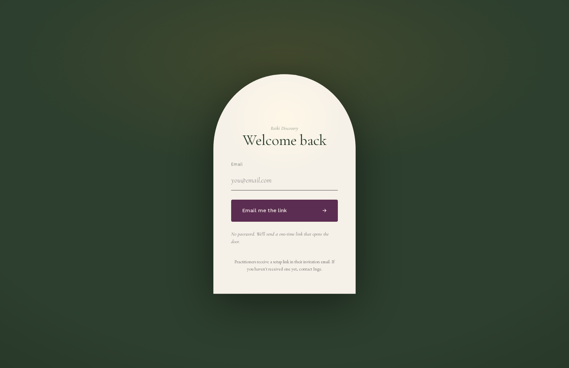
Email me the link (284, 210)
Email (237, 164)
